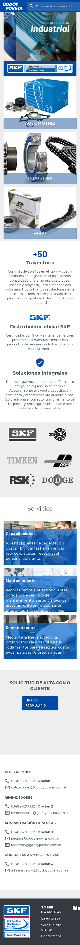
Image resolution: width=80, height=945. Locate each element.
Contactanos (51, 936)
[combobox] (57, 6)
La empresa (50, 918)
